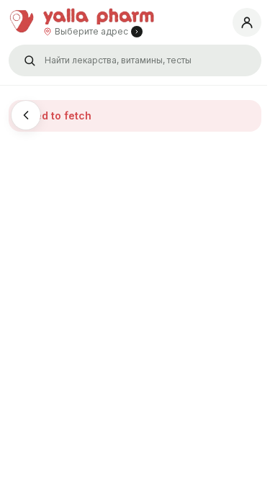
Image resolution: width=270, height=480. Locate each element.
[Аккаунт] (247, 22)
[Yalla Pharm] (23, 22)
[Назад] (26, 115)
